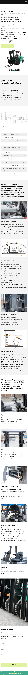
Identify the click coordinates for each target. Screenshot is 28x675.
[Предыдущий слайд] (3, 59)
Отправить (14, 664)
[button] (7, 46)
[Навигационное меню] (26, 2)
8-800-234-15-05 (15, 674)
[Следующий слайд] (24, 59)
